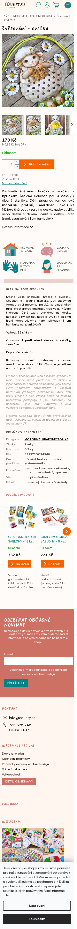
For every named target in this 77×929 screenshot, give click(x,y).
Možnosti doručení (14, 183)
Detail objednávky (19, 781)
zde (6, 895)
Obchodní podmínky (16, 759)
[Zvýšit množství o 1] (17, 162)
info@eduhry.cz (22, 717)
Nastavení (37, 906)
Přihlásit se (16, 683)
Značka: (11, 179)
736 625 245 (20, 724)
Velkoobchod (11, 774)
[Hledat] (38, 5)
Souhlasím (37, 919)
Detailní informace (15, 227)
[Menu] (68, 5)
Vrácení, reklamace (15, 769)
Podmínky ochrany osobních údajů (25, 764)
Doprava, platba (13, 753)
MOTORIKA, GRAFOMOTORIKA (46, 439)
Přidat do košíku (39, 164)
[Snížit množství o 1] (17, 166)
